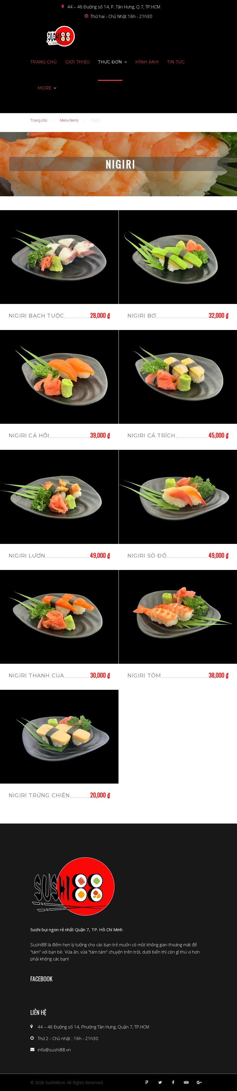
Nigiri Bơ (141, 316)
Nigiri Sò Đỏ (147, 556)
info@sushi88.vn (54, 1050)
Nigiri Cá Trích (151, 435)
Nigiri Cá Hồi (29, 435)
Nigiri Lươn (27, 556)
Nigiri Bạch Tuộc (36, 316)
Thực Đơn (110, 62)
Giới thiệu (77, 62)
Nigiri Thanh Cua (36, 675)
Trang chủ (43, 62)
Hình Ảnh (147, 62)
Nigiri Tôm (144, 675)
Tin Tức (175, 62)
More (44, 88)
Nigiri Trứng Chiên (39, 795)
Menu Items (69, 120)
